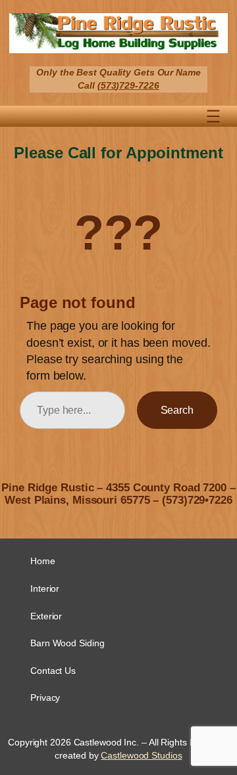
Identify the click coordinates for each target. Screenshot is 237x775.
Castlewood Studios (141, 755)
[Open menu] (213, 116)
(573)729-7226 (128, 85)
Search (177, 410)
